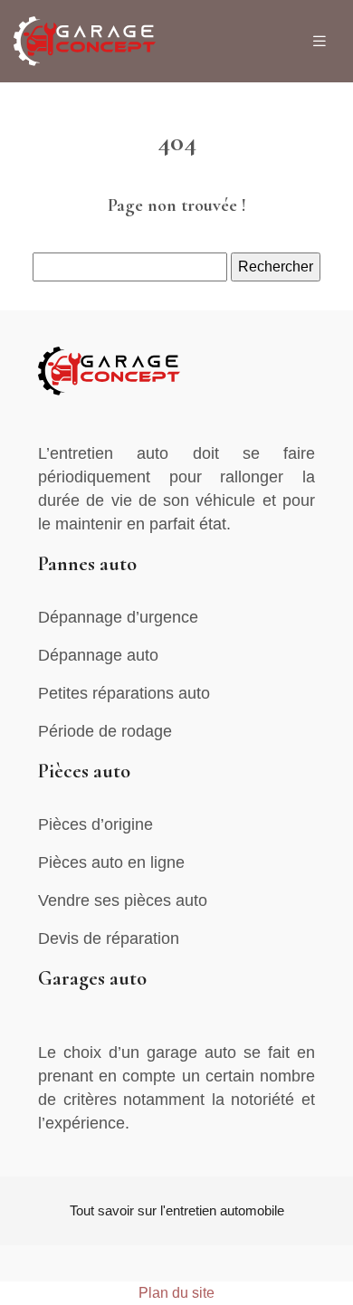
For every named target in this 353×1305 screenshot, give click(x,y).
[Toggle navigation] (319, 41)
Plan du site (176, 1292)
